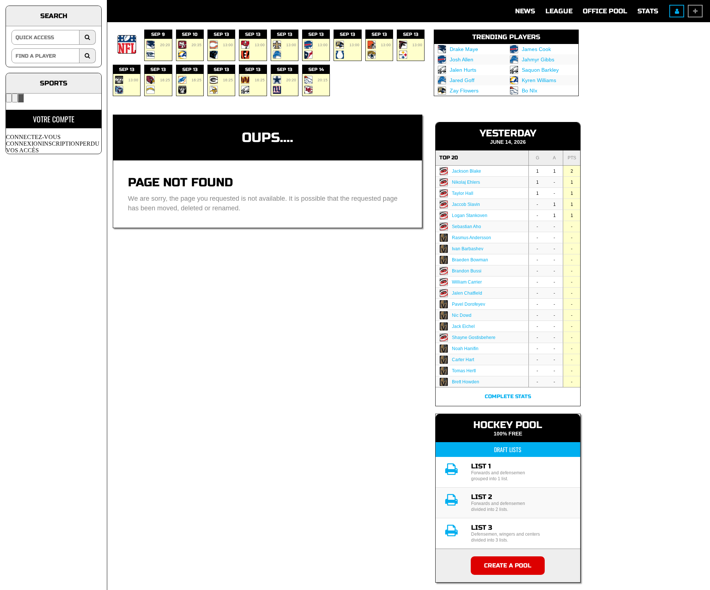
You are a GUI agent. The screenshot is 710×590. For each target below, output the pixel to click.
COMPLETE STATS (508, 396)
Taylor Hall (462, 193)
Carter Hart (463, 359)
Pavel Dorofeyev (468, 304)
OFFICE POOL (605, 11)
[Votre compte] (21, 98)
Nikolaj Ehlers (466, 182)
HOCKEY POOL (507, 425)
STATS (648, 11)
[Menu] (9, 98)
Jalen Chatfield (467, 293)
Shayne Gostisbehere (474, 337)
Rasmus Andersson (471, 237)
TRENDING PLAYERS (506, 37)
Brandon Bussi (466, 271)
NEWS (525, 11)
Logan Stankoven (469, 215)
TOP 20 (448, 158)
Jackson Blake (466, 171)
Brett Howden (465, 381)
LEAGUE (558, 11)
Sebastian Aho (466, 226)
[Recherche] (15, 98)
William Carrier (467, 282)
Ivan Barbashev (467, 248)
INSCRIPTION (61, 143)
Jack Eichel (463, 326)
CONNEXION (24, 143)
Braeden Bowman (470, 259)
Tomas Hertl (464, 370)
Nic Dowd (461, 315)
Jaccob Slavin (466, 204)
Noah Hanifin (465, 348)
